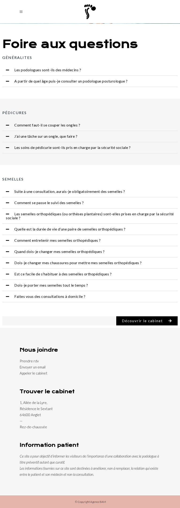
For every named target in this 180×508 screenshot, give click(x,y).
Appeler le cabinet (33, 373)
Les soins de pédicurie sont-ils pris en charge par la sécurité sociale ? (72, 147)
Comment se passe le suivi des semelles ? (49, 202)
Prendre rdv (29, 361)
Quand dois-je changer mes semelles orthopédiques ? (59, 251)
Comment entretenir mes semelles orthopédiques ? (57, 240)
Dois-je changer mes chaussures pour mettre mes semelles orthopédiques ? (78, 262)
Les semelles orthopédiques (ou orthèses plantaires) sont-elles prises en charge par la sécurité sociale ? (90, 216)
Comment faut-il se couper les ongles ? (47, 125)
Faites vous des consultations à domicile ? (49, 296)
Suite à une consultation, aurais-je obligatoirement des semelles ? (69, 191)
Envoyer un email (32, 367)
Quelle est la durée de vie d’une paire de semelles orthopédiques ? (69, 229)
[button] (90, 70)
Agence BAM (98, 502)
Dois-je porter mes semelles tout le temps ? (51, 285)
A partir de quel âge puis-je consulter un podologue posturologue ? (71, 81)
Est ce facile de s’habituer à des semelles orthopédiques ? (63, 274)
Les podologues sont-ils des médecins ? (47, 70)
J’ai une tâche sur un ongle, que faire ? (45, 136)
